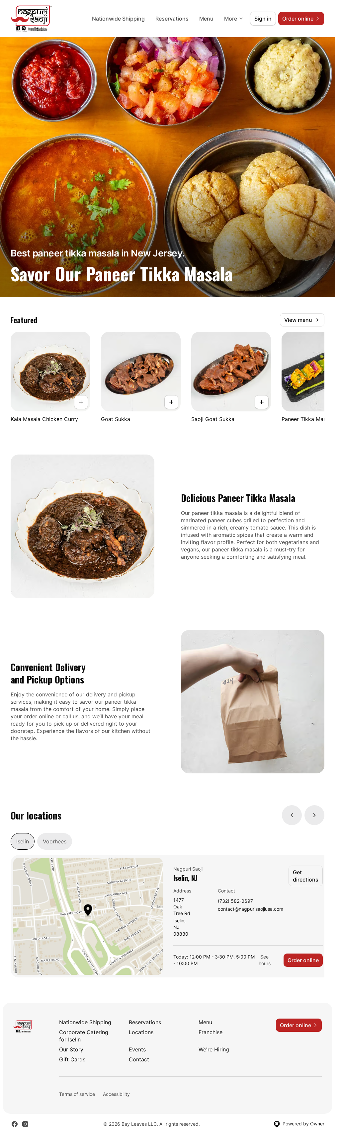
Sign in (263, 18)
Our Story (71, 1049)
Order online (303, 960)
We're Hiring (214, 1049)
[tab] (23, 841)
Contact (139, 1059)
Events (137, 1049)
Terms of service (77, 1094)
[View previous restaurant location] (292, 815)
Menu (206, 18)
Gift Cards (72, 1059)
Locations (141, 1032)
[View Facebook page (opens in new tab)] (15, 1124)
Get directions (305, 876)
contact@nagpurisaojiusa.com (250, 909)
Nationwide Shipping (118, 18)
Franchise (210, 1032)
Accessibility (116, 1094)
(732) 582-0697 (235, 901)
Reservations (172, 18)
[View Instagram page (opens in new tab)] (25, 1124)
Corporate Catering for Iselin (83, 1036)
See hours (265, 960)
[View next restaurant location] (314, 815)
